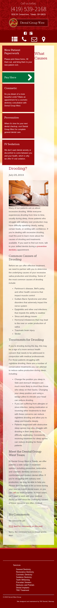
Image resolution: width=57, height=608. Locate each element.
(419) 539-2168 (28, 9)
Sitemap (51, 601)
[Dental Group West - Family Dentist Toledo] (29, 23)
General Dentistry (23, 569)
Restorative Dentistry (25, 572)
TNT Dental (43, 601)
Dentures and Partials (25, 585)
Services (17, 565)
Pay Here (10, 77)
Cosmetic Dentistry (24, 574)
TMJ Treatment (22, 590)
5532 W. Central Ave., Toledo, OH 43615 (28, 14)
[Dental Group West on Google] (31, 33)
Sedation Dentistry (24, 577)
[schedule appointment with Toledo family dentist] (34, 39)
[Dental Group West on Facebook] (25, 33)
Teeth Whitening (23, 580)
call (14, 492)
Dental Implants (22, 588)
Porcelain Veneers (23, 582)
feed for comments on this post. (26, 526)
